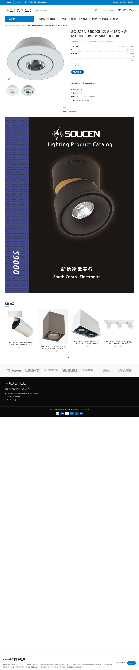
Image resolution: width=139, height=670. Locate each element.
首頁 (6, 25)
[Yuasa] (14, 370)
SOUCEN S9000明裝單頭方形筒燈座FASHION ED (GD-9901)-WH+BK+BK (53, 347)
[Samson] (106, 370)
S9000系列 (21, 25)
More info (121, 663)
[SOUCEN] (51, 370)
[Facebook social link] (77, 100)
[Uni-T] (32, 370)
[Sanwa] (69, 370)
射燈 (87, 96)
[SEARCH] (96, 10)
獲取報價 (77, 72)
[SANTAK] (88, 370)
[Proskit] (125, 370)
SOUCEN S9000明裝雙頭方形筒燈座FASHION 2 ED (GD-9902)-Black (86, 342)
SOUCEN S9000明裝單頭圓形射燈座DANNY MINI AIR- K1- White (20, 343)
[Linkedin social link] (85, 100)
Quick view (34, 317)
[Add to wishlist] (34, 312)
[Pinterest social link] (82, 100)
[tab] (64, 110)
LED (76, 96)
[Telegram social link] (88, 100)
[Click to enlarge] (9, 79)
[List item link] (69, 396)
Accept (131, 663)
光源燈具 (13, 25)
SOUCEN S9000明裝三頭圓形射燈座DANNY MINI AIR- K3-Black (119, 343)
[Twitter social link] (80, 100)
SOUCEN (82, 96)
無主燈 (92, 96)
